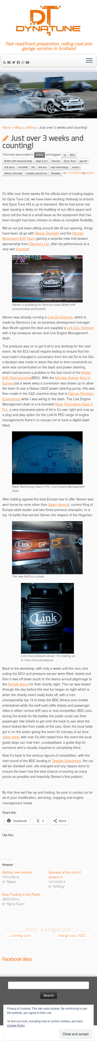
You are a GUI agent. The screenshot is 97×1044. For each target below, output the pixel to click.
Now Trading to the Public (21, 894)
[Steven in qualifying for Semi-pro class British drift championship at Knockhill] (47, 278)
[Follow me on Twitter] (14, 62)
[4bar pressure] (47, 617)
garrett (83, 161)
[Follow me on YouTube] (28, 62)
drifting (30, 127)
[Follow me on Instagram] (23, 62)
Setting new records (17, 872)
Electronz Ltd (39, 243)
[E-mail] (9, 62)
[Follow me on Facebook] (19, 62)
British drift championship (18, 161)
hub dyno (9, 167)
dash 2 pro (42, 161)
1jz (64, 155)
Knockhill (22, 249)
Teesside (56, 173)
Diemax (56, 161)
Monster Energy (67, 377)
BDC (72, 155)
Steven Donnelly (13, 173)
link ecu (43, 167)
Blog (18, 127)
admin (90, 173)
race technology (59, 167)
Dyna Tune (70, 161)
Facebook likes (17, 959)
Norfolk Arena (18, 684)
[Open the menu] (89, 60)
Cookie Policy (16, 1025)
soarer (75, 167)
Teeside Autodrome (66, 760)
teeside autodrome (36, 173)
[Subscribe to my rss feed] (5, 62)
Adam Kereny (58, 504)
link (33, 167)
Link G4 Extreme (60, 317)
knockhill (23, 167)
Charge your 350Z (74, 935)
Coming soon (19, 935)
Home (6, 127)
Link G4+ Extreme (80, 327)
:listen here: (11, 737)
